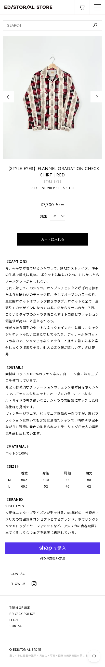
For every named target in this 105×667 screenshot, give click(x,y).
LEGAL (14, 619)
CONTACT (18, 573)
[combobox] (52, 25)
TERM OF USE (19, 607)
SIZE (43, 216)
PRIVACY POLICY (22, 613)
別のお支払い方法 (52, 558)
